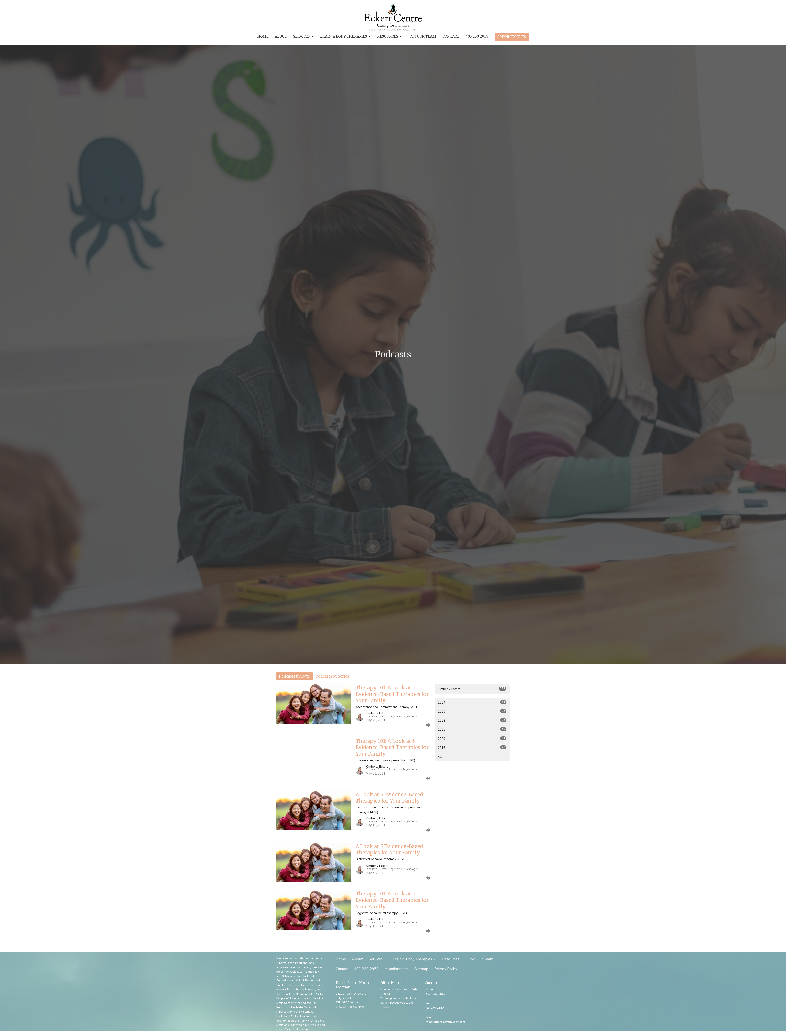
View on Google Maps (350, 1007)
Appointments (511, 37)
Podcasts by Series (332, 676)
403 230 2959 (476, 36)
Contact (450, 36)
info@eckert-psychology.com (445, 1022)
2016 (471, 747)
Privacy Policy (445, 968)
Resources (387, 36)
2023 (471, 711)
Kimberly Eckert (471, 689)
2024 (471, 702)
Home (263, 36)
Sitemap (421, 968)
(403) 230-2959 (435, 994)
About (281, 36)
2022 (471, 720)
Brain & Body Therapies (343, 36)
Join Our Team (422, 36)
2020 (471, 738)
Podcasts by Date (294, 676)
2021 (471, 729)
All (440, 757)
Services (301, 36)
